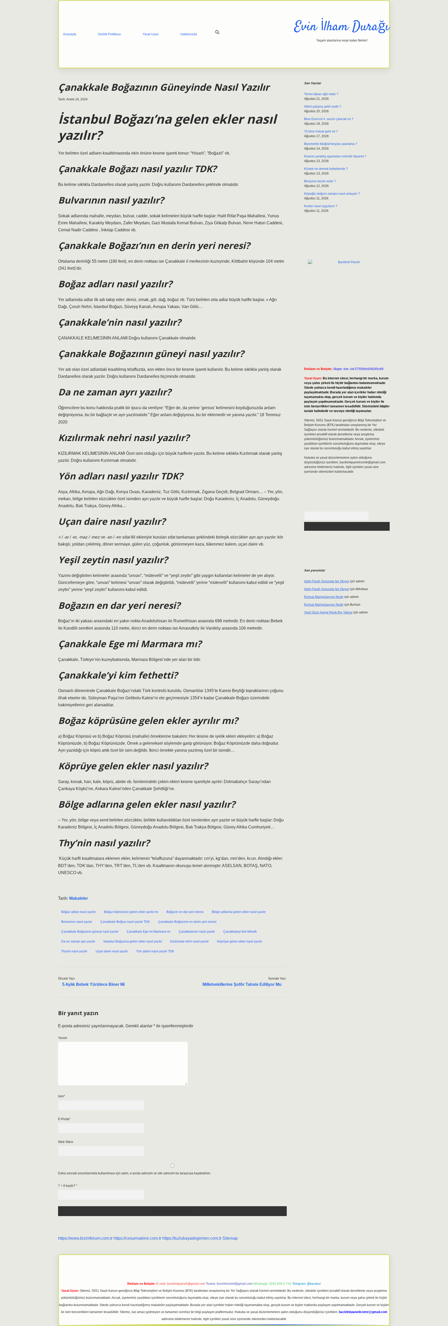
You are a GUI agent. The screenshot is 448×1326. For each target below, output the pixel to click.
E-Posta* (64, 1119)
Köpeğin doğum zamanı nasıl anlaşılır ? (332, 194)
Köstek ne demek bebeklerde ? (326, 169)
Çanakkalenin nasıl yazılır (197, 931)
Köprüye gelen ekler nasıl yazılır (239, 941)
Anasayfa (69, 34)
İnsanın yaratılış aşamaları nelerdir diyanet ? (335, 156)
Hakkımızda (188, 34)
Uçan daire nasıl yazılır (112, 951)
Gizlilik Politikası (109, 34)
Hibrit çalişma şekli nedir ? (322, 106)
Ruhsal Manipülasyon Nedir (324, 597)
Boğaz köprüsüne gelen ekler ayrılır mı (131, 912)
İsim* (61, 1096)
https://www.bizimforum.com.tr (85, 1238)
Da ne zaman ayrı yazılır (78, 941)
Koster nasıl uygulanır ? (320, 206)
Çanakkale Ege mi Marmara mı (148, 931)
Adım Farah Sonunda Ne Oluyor (326, 581)
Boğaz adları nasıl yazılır (78, 912)
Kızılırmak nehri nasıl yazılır (189, 941)
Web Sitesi (65, 1142)
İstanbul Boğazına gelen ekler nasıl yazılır (132, 941)
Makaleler (78, 898)
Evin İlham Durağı (341, 27)
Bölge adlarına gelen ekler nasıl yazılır (239, 912)
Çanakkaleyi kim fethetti (240, 931)
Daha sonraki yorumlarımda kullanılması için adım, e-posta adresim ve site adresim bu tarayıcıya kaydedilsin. (134, 1173)
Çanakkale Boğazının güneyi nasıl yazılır (89, 931)
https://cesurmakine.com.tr (137, 1238)
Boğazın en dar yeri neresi (185, 912)
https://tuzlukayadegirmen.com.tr (191, 1238)
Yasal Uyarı (151, 34)
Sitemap (230, 1238)
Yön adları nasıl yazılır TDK (155, 951)
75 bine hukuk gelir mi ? (321, 131)
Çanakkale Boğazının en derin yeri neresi (187, 922)
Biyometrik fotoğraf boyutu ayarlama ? (330, 144)
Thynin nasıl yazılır (74, 951)
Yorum (62, 1038)
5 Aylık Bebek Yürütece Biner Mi (93, 984)
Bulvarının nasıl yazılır (76, 922)
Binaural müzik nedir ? (320, 181)
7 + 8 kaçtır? (67, 1186)
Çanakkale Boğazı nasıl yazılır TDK (125, 922)
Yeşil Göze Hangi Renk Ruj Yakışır (328, 612)
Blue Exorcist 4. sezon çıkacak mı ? (328, 119)
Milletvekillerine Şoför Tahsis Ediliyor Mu (242, 984)
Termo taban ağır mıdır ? (321, 94)
